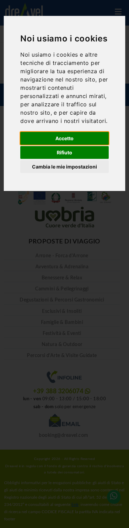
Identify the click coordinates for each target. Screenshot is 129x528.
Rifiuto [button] (64, 152)
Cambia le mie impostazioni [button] (64, 167)
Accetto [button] (64, 138)
